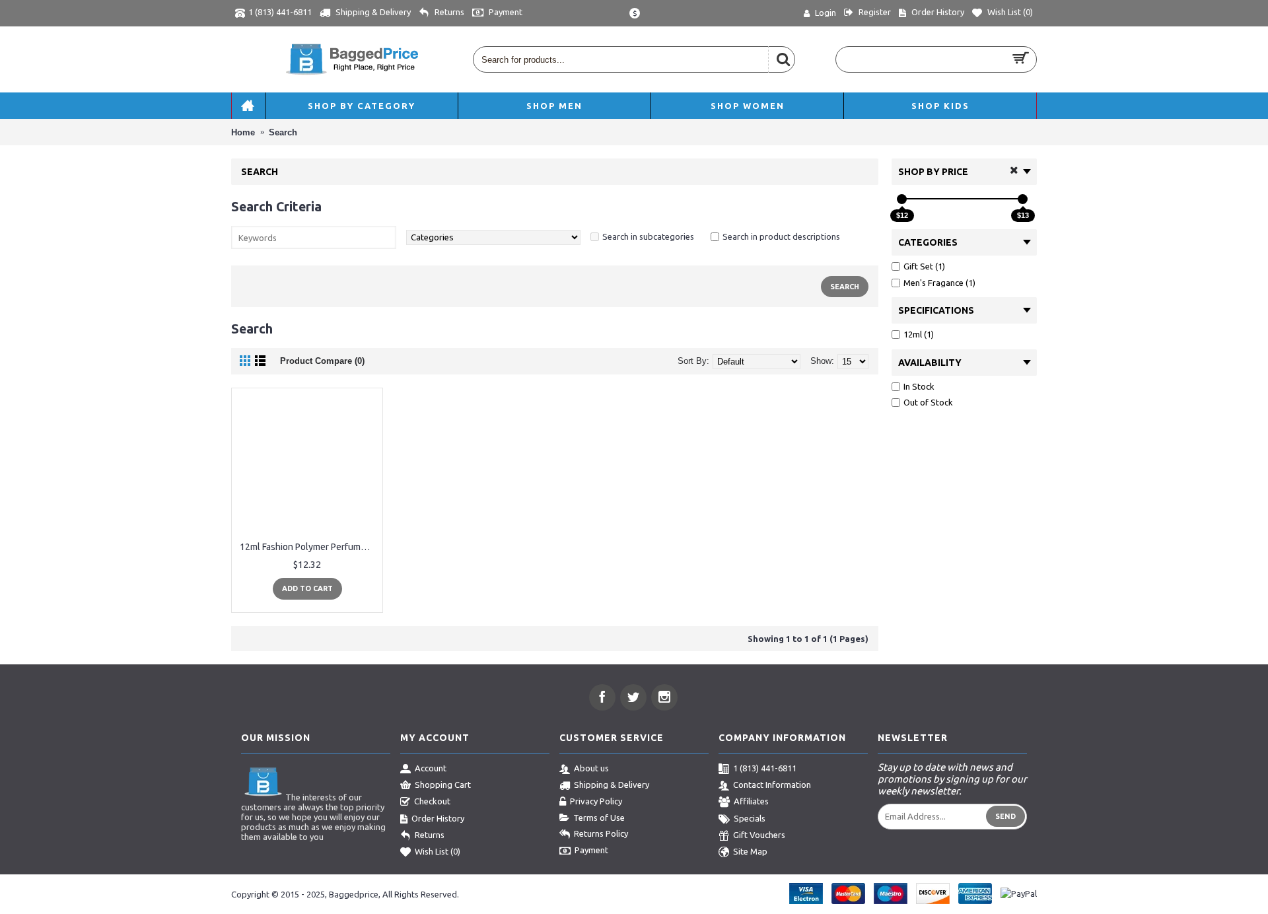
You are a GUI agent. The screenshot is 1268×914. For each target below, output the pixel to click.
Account (430, 768)
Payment (591, 850)
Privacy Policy (596, 801)
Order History (437, 818)
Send (1005, 816)
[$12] (902, 199)
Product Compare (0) (322, 361)
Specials (749, 818)
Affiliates (751, 801)
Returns (429, 834)
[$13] (1023, 199)
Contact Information (772, 784)
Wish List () (437, 852)
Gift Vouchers (759, 834)
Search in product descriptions (781, 236)
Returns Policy (601, 833)
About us (591, 768)
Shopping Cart (443, 784)
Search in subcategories (648, 236)
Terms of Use (599, 817)
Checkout (432, 801)
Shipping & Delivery (611, 784)
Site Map (750, 852)
